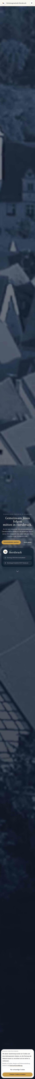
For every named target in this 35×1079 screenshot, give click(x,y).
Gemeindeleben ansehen (11, 542)
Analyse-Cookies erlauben (17, 1074)
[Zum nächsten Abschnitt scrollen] (17, 571)
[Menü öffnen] (32, 3)
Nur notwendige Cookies (17, 1069)
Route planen (28, 542)
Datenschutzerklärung (16, 1065)
